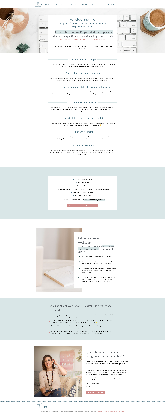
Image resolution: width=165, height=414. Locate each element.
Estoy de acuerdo (102, 411)
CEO (102, 4)
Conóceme (72, 4)
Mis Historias (112, 4)
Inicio (63, 4)
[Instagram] (45, 407)
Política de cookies (119, 411)
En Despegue (84, 4)
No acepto (111, 411)
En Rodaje (94, 4)
